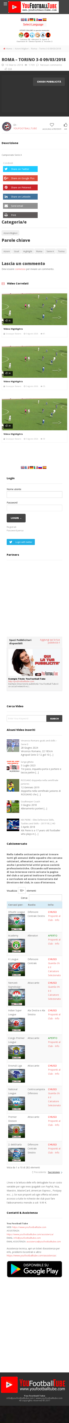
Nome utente (14, 489)
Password (12, 502)
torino (61, 251)
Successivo (54, 1172)
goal (16, 251)
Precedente (40, 1172)
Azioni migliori (22, 48)
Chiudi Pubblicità (49, 81)
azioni (7, 251)
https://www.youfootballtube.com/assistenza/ (30, 1234)
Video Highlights (13, 328)
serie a (50, 251)
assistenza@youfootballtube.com (43, 1241)
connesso (20, 269)
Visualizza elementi (21, 890)
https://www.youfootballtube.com (29, 1227)
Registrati (11, 526)
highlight (27, 251)
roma (39, 251)
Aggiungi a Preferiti (52, 129)
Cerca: (24, 897)
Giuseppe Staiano (13, 333)
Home (9, 48)
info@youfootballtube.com (27, 1237)
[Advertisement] (34, 598)
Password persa (15, 530)
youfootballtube (25, 128)
